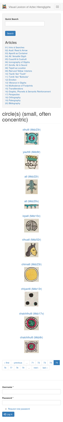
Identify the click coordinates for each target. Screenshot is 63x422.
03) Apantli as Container (16, 53)
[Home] (4, 6)
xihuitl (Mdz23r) (32, 129)
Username (7, 387)
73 (45, 362)
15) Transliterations (14, 88)
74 (51, 362)
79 (23, 367)
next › (36, 367)
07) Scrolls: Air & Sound (16, 65)
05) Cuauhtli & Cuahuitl (16, 59)
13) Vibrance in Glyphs (15, 82)
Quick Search (11, 18)
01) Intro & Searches (14, 47)
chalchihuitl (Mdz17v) (31, 313)
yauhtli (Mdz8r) (31, 152)
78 (17, 367)
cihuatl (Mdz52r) (31, 239)
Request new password (19, 408)
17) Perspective (12, 94)
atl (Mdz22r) (31, 176)
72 (39, 362)
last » (45, 367)
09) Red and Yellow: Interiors (18, 70)
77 (11, 367)
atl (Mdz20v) (31, 201)
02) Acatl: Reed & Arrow (16, 50)
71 (33, 362)
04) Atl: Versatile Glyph (15, 56)
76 (5, 367)
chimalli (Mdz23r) (32, 264)
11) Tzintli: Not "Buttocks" (17, 76)
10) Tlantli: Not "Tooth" (15, 73)
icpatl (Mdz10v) (31, 216)
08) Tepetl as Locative (15, 67)
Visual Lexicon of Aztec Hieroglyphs (30, 7)
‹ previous (17, 362)
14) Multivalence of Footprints (19, 85)
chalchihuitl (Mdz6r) (31, 337)
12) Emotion (10, 79)
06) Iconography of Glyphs (17, 62)
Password (7, 397)
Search (10, 33)
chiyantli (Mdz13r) (31, 289)
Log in (9, 414)
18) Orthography (13, 97)
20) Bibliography (12, 103)
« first (6, 362)
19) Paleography (13, 100)
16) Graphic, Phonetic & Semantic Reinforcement (28, 91)
